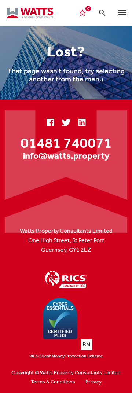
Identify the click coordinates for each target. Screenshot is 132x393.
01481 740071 (66, 142)
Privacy (93, 381)
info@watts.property (66, 155)
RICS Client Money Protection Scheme (66, 356)
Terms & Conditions (53, 381)
